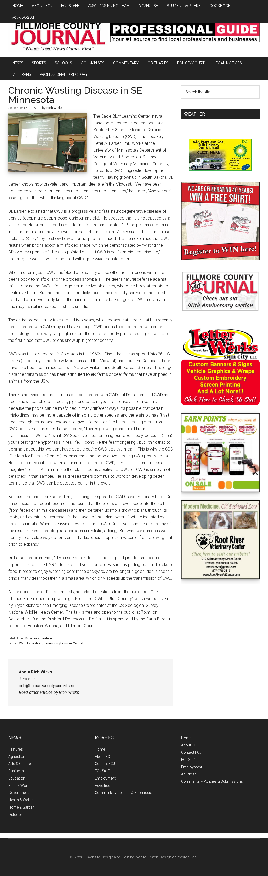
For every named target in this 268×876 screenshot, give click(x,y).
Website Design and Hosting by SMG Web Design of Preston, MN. (142, 857)
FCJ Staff (102, 771)
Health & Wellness (23, 800)
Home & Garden (21, 807)
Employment (105, 778)
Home (100, 749)
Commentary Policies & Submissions (126, 793)
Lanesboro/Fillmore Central (63, 643)
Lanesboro (34, 643)
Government (18, 793)
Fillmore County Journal (58, 37)
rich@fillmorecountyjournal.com (47, 685)
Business (32, 638)
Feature (46, 638)
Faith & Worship (21, 785)
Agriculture (17, 756)
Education (16, 778)
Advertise (102, 785)
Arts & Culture (19, 764)
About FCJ (103, 756)
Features (15, 749)
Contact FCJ (105, 764)
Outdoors (16, 814)
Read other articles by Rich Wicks (49, 692)
